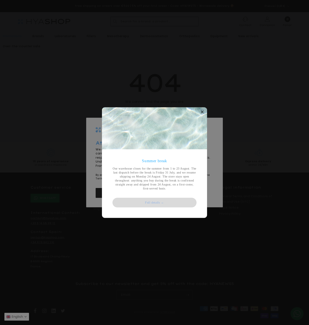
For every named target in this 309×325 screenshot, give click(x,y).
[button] (202, 112)
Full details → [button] (154, 202)
